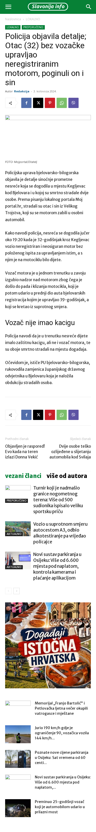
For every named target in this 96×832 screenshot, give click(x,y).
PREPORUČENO (33, 27)
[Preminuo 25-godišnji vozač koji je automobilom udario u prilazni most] (18, 808)
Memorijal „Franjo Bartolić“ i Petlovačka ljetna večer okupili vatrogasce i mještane (61, 708)
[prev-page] (8, 591)
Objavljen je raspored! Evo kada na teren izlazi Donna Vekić (25, 451)
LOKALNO (33, 19)
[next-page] (16, 591)
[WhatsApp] (62, 103)
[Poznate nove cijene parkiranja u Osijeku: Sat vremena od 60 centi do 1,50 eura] (18, 759)
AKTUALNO (14, 534)
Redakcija (21, 91)
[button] (8, 7)
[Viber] (73, 103)
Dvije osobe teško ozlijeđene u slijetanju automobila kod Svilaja (70, 451)
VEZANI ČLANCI (23, 476)
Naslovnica (13, 19)
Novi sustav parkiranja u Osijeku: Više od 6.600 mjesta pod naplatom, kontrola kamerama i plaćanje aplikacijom (57, 566)
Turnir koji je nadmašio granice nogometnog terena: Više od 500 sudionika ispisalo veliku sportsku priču (58, 499)
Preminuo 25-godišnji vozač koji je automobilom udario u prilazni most (60, 806)
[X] (38, 103)
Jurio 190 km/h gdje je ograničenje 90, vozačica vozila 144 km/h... (62, 733)
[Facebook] (26, 103)
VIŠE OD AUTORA (67, 476)
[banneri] (48, 645)
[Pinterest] (50, 103)
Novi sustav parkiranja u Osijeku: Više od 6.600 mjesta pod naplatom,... (63, 782)
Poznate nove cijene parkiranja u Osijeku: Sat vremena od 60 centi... (61, 757)
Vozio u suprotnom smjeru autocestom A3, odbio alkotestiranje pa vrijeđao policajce (60, 533)
